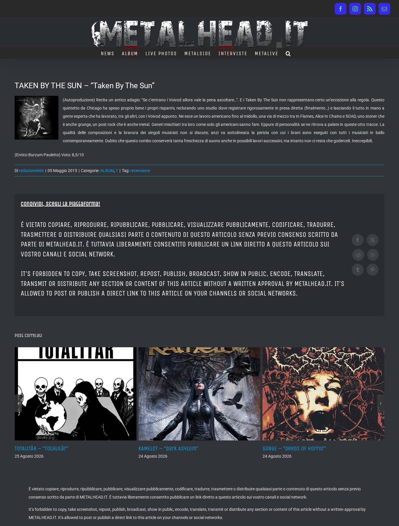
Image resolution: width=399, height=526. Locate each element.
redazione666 (31, 170)
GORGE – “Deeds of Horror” (194, 448)
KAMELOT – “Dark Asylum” (69, 448)
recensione (140, 170)
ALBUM (107, 170)
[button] (288, 53)
